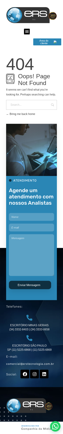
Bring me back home (22, 113)
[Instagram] (34, 374)
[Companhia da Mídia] (39, 428)
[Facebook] (24, 374)
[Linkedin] (44, 374)
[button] (27, 31)
